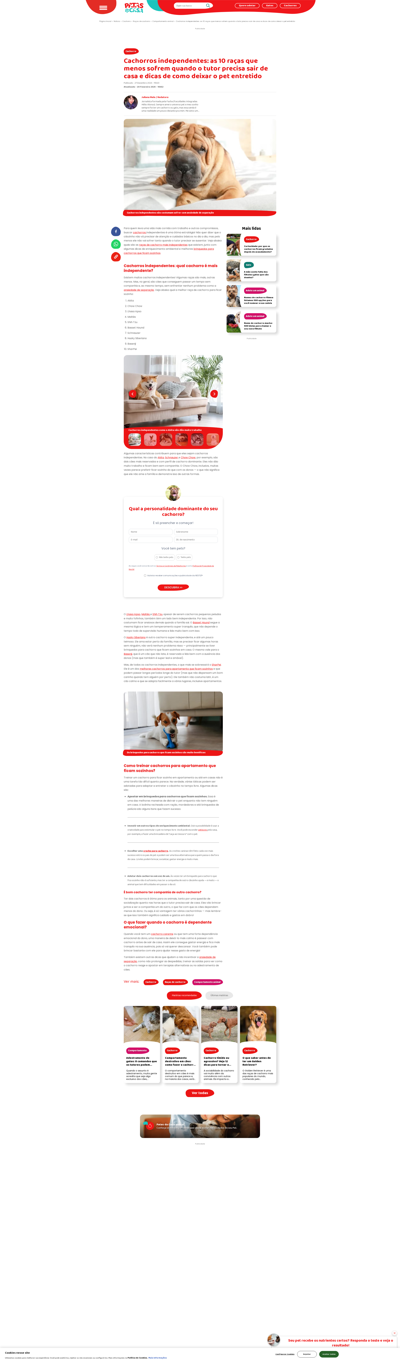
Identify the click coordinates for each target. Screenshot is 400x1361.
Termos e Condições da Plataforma (171, 566)
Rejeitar (307, 1354)
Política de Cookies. (138, 1357)
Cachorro (131, 51)
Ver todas (200, 1093)
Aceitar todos (329, 1354)
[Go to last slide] (132, 394)
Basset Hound (201, 622)
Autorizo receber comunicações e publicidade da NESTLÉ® (175, 575)
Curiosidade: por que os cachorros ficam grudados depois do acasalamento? (258, 249)
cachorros (139, 232)
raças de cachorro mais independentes (163, 245)
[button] (135, 439)
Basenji (128, 654)
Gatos (269, 6)
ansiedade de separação (139, 290)
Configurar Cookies (284, 1354)
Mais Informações (157, 1357)
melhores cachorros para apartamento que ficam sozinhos (176, 669)
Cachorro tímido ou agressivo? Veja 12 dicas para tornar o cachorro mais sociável (219, 1063)
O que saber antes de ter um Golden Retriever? (256, 1061)
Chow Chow (188, 457)
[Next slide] (214, 394)
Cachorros (290, 6)
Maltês (145, 614)
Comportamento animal (207, 982)
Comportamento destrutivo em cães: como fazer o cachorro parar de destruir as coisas (180, 1065)
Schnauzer (172, 457)
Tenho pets (186, 557)
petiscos (202, 830)
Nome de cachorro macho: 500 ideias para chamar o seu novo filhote (258, 326)
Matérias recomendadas (184, 995)
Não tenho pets (166, 557)
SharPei (216, 665)
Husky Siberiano (136, 637)
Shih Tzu (157, 614)
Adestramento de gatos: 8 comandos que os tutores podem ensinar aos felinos (141, 1063)
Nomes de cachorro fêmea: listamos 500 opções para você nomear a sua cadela (258, 300)
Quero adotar (247, 6)
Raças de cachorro (175, 982)
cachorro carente (162, 934)
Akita (161, 457)
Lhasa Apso (133, 614)
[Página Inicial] (134, 8)
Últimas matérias (219, 995)
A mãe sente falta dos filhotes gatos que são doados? (256, 274)
